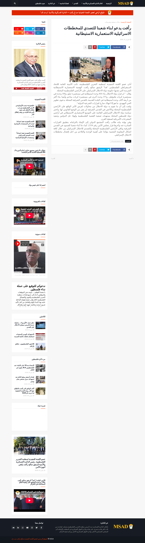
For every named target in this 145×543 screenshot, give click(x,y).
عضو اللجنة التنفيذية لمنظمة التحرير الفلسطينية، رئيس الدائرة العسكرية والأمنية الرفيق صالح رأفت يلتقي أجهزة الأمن (30, 463)
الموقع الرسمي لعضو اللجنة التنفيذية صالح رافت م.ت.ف (29, 539)
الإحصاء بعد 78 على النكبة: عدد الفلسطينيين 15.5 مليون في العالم (24, 367)
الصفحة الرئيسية (126, 22)
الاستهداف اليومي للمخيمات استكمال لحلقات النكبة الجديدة (24, 335)
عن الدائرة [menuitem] (51, 3)
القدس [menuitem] (76, 3)
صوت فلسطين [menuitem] (40, 3)
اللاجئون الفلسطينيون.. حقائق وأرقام (24, 345)
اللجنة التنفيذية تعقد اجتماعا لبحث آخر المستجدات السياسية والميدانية (24, 123)
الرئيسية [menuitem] (108, 3)
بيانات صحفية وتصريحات (112, 22)
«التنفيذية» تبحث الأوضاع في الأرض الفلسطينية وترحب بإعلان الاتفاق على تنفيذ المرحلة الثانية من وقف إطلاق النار (24, 109)
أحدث (130, 158)
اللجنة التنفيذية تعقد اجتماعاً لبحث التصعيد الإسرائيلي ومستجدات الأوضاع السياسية (25, 135)
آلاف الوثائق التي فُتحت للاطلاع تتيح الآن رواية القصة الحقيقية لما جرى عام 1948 (24, 391)
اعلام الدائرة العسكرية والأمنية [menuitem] (93, 3)
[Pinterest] (95, 47)
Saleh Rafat (42, 275)
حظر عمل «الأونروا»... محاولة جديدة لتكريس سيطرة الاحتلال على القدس (24, 325)
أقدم (53, 158)
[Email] (90, 47)
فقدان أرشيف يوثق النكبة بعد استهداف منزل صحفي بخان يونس (24, 379)
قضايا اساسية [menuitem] (64, 3)
